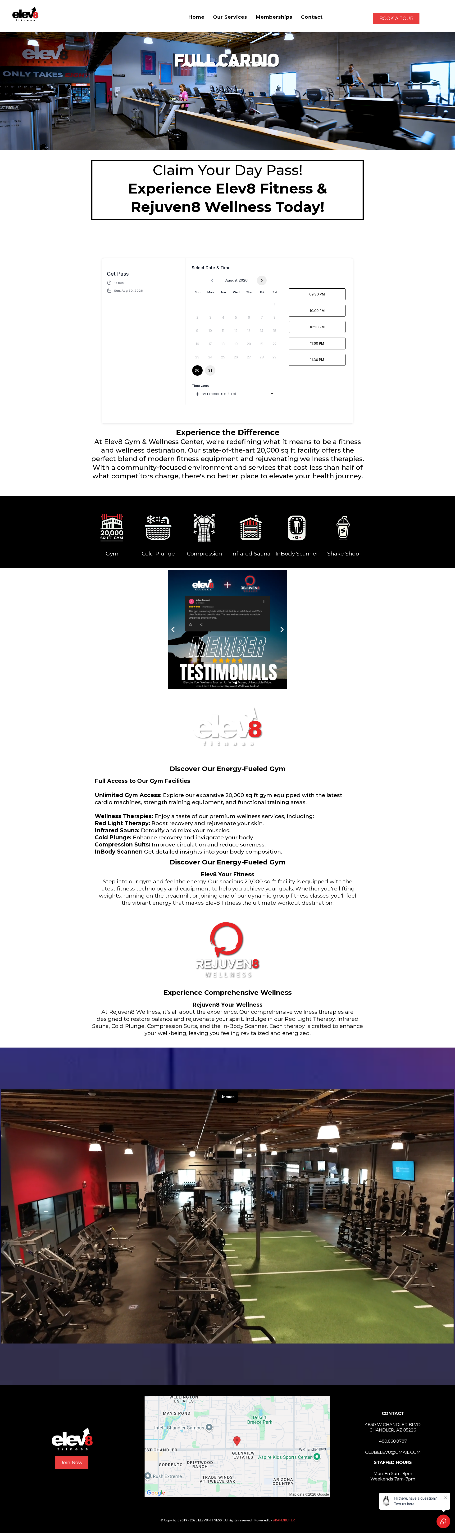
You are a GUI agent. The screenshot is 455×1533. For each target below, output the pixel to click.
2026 (243, 280)
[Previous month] (212, 280)
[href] (237, 1446)
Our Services (230, 17)
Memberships (274, 17)
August (231, 280)
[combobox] (234, 394)
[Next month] (262, 280)
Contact (312, 17)
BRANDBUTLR (284, 1520)
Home (196, 17)
